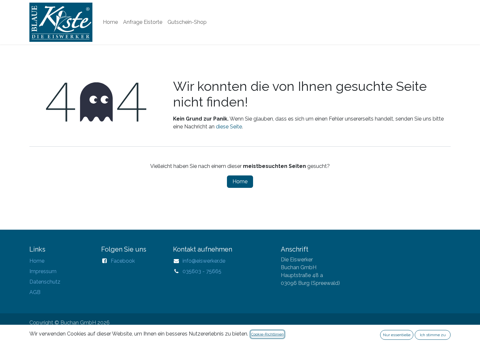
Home (240, 181)
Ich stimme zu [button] (433, 335)
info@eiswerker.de (204, 261)
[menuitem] (110, 22)
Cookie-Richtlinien (267, 334)
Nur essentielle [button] (396, 335)
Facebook (123, 261)
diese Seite (229, 126)
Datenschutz (44, 282)
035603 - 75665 (202, 271)
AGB (34, 292)
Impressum (42, 271)
